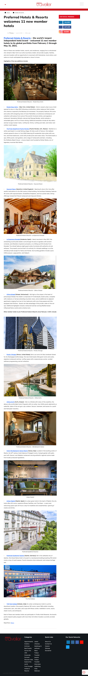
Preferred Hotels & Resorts (17, 38)
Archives (27, 646)
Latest (36, 641)
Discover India (28, 659)
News (12, 623)
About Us (48, 641)
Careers (47, 646)
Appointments (28, 641)
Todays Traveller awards (37, 655)
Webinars (37, 671)
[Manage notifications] (84, 672)
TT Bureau (11, 33)
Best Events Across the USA (28, 651)
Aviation (26, 644)
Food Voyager (28, 666)
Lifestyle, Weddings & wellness (37, 646)
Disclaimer (48, 650)
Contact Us (48, 644)
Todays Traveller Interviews (37, 662)
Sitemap (47, 648)
